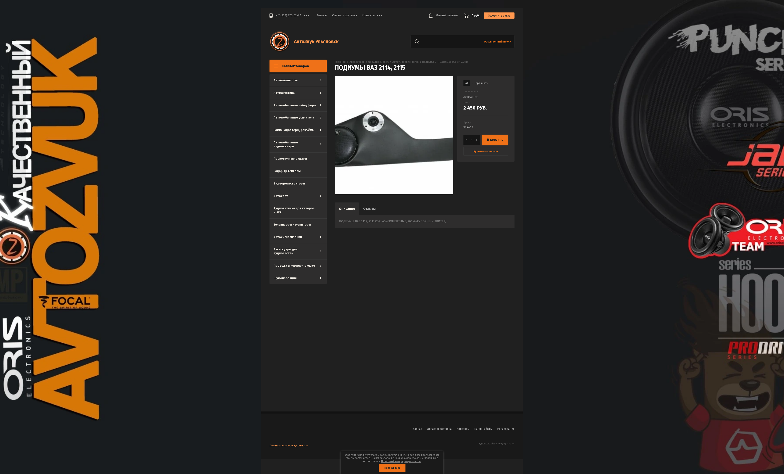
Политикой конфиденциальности (401, 461)
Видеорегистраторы (289, 183)
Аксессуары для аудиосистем (285, 251)
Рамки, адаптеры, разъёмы (294, 130)
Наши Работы (483, 429)
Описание (347, 209)
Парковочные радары (290, 158)
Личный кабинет (447, 15)
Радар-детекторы (287, 171)
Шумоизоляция (285, 278)
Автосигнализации (288, 237)
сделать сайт (487, 443)
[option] (394, 135)
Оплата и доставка (344, 15)
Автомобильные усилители (294, 117)
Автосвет (281, 196)
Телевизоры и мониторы (292, 224)
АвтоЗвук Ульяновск (316, 41)
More (382, 15)
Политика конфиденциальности (289, 445)
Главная (322, 15)
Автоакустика (284, 93)
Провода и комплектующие (294, 265)
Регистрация (505, 429)
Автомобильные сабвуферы (295, 105)
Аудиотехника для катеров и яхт (294, 210)
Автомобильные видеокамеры (286, 144)
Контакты (368, 15)
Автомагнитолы (285, 80)
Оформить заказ (499, 15)
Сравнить (480, 83)
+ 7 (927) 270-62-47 (288, 15)
